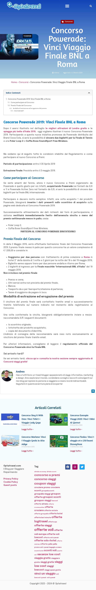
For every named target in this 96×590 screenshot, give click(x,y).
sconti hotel (38, 551)
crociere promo (42, 487)
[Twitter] (82, 467)
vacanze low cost (48, 554)
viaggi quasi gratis (52, 570)
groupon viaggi (42, 500)
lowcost (55, 501)
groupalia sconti (48, 491)
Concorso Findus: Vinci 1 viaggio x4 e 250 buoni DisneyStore (82, 440)
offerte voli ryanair (51, 537)
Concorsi (69, 22)
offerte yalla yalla (48, 544)
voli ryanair (51, 577)
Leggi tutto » (27, 429)
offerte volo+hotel (45, 541)
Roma (87, 257)
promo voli (38, 547)
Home (14, 82)
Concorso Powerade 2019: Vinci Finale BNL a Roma (29, 99)
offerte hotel (55, 514)
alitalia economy (40, 471)
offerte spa (52, 522)
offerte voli (44, 530)
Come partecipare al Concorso (22, 102)
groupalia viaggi (42, 494)
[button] (67, 6)
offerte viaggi (43, 525)
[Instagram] (75, 467)
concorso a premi (47, 475)
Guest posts (10, 485)
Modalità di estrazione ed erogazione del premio (30, 108)
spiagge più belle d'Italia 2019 (19, 132)
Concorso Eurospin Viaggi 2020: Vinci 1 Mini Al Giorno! (82, 419)
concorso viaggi (45, 479)
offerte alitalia (41, 504)
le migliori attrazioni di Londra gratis (66, 128)
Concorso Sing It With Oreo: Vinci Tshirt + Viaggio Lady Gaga (32, 419)
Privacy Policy (11, 479)
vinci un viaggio (44, 573)
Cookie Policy (11, 482)
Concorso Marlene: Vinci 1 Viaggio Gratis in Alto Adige (34, 440)
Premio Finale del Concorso (21, 105)
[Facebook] (67, 467)
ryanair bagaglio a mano (52, 547)
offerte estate (51, 510)
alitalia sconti (51, 471)
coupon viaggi (45, 483)
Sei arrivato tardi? (19, 110)
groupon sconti (52, 497)
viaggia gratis (42, 558)
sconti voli (50, 550)
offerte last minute (42, 517)
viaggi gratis (47, 562)
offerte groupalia (41, 514)
